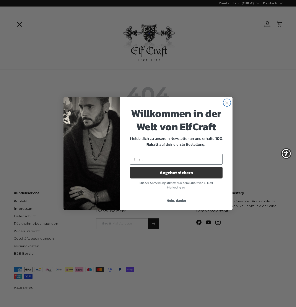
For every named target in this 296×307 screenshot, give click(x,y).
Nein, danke (176, 200)
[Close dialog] (227, 102)
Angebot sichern (176, 172)
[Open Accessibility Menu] (286, 153)
